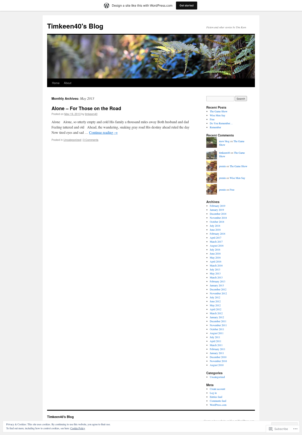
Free (212, 119)
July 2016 (215, 249)
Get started (187, 5)
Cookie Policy (77, 428)
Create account (217, 389)
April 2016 (215, 261)
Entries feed (216, 397)
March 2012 (216, 313)
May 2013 (215, 273)
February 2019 (217, 205)
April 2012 (215, 309)
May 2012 (215, 305)
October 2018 (217, 221)
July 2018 (215, 225)
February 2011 (217, 349)
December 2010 (218, 357)
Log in (213, 393)
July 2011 (215, 337)
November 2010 (218, 361)
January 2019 (217, 209)
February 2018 (217, 233)
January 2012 (217, 317)
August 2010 (217, 365)
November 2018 (218, 217)
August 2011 (217, 333)
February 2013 (217, 281)
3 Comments (90, 140)
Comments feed (218, 400)
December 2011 (218, 321)
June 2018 (215, 229)
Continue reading (103, 132)
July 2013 (215, 269)
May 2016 (215, 257)
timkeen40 (91, 114)
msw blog (224, 141)
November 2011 (218, 325)
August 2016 (217, 245)
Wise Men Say (217, 115)
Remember (215, 127)
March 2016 (216, 265)
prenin (222, 166)
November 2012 (218, 293)
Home (55, 83)
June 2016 (215, 253)
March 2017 (216, 241)
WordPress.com (218, 404)
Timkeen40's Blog (75, 26)
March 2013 (216, 277)
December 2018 (218, 213)
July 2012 (215, 297)
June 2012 (215, 301)
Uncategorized (72, 140)
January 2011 (217, 353)
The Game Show (218, 111)
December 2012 (218, 289)
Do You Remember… (221, 123)
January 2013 (217, 285)
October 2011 (217, 329)
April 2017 (215, 237)
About (67, 83)
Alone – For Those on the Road (86, 108)
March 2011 (216, 345)
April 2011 (215, 341)
